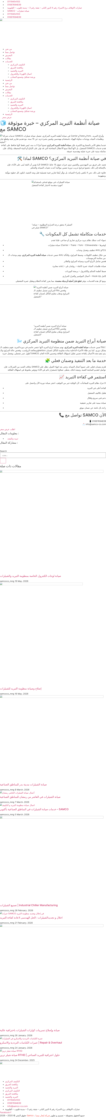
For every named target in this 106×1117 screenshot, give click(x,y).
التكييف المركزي (17, 64)
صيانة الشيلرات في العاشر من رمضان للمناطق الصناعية (30, 796)
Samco (30, 1115)
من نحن (8, 49)
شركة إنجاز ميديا (43, 1115)
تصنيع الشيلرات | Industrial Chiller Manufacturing (29, 905)
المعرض (8, 55)
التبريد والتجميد (16, 70)
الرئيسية (8, 80)
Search (3, 451)
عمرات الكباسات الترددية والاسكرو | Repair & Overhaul (31, 1042)
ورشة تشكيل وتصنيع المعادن (22, 77)
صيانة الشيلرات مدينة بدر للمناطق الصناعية (23, 784)
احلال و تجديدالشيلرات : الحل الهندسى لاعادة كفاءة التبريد (31, 917)
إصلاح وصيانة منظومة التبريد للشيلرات (20, 688)
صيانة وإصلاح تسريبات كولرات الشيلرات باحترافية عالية (30, 1030)
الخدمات (8, 61)
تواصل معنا (10, 52)
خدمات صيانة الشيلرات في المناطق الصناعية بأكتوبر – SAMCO (34, 809)
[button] (53, 447)
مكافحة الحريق (16, 67)
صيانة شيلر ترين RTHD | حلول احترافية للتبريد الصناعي (30, 1055)
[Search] (3, 460)
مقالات (8, 58)
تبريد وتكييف (12, 438)
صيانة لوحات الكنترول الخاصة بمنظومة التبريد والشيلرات (30, 575)
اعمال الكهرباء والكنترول (21, 74)
